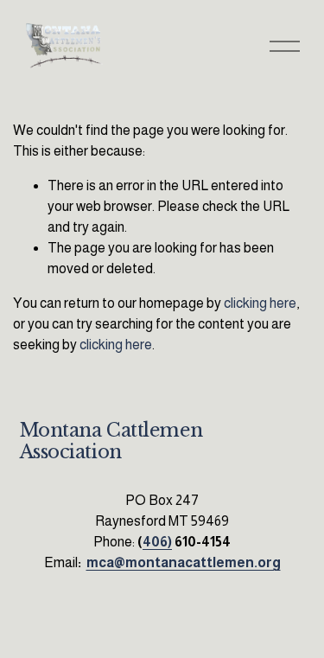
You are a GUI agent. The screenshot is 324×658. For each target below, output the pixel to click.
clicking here (260, 303)
